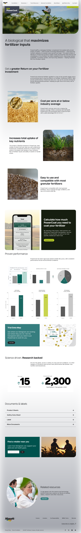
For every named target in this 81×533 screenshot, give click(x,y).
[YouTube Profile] (75, 530)
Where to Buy (67, 3)
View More (44, 498)
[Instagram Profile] (72, 530)
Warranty (74, 518)
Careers (38, 518)
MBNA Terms (65, 518)
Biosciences (23, 3)
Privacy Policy (8, 530)
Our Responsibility (54, 518)
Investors (45, 518)
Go (22, 452)
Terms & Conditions (16, 530)
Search (75, 3)
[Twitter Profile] (68, 530)
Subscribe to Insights (68, 523)
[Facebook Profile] (65, 530)
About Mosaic (57, 3)
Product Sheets (12, 410)
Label (9, 420)
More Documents (13, 424)
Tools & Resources (34, 3)
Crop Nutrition (14, 3)
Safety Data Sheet (14, 415)
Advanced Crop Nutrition (46, 3)
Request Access (49, 240)
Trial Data (11, 342)
